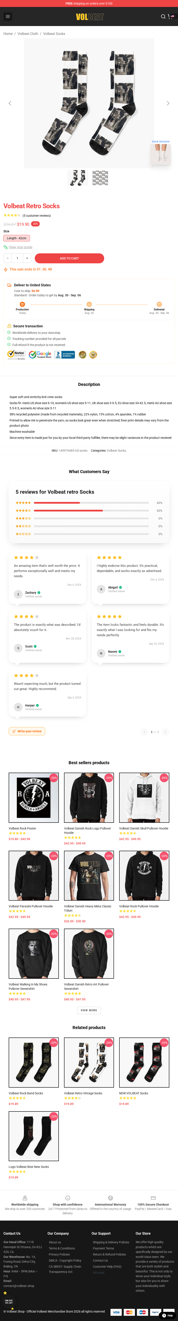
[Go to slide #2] (100, 178)
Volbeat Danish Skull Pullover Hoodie (143, 828)
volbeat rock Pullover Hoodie (139, 906)
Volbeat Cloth (28, 34)
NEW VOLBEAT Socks (133, 1093)
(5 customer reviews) (37, 215)
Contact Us (100, 1260)
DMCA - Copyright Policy (65, 1260)
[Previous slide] (10, 103)
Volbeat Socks (54, 34)
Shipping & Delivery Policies (111, 1242)
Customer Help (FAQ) (107, 1266)
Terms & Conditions (62, 1248)
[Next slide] (167, 103)
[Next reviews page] (165, 732)
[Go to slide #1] (77, 178)
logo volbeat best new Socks (29, 1167)
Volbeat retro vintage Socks (83, 1093)
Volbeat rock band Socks (26, 1093)
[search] (163, 16)
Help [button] (170, 1315)
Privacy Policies (59, 1254)
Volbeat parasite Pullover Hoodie (31, 906)
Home (8, 34)
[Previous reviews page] (144, 732)
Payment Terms (103, 1248)
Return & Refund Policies (109, 1254)
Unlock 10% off (9, 1302)
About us (55, 1242)
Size (6, 231)
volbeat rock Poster (22, 828)
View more (89, 1010)
